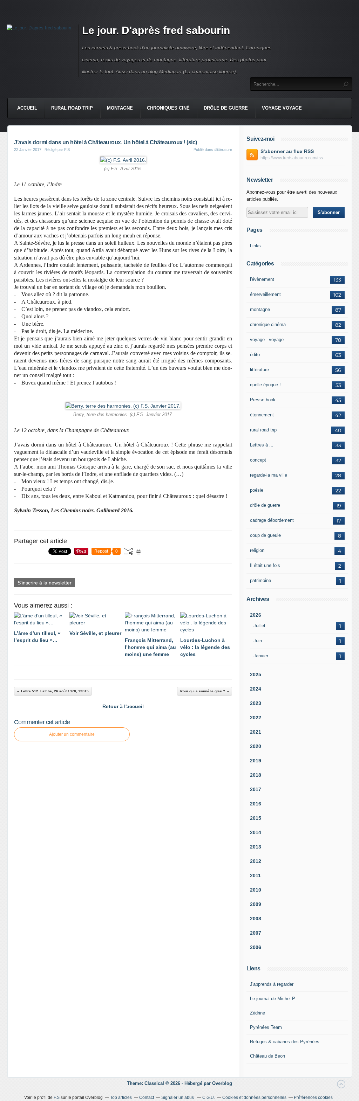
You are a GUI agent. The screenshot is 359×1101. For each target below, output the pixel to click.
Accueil (27, 108)
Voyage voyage (282, 108)
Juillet (259, 625)
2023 (255, 703)
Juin (257, 640)
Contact (146, 1097)
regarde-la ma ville (268, 475)
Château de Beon (267, 1056)
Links (255, 245)
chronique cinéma (268, 324)
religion (257, 550)
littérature (259, 369)
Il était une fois (265, 565)
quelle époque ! (265, 384)
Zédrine (257, 1013)
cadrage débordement (272, 520)
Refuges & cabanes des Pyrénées (284, 1041)
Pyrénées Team (266, 1027)
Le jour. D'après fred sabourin (156, 30)
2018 (255, 775)
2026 (255, 615)
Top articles (121, 1097)
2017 (255, 789)
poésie (256, 490)
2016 (255, 803)
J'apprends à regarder (271, 984)
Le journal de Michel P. (273, 998)
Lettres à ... (261, 445)
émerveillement (265, 294)
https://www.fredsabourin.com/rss (291, 157)
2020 (255, 746)
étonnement (262, 414)
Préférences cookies (313, 1097)
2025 (255, 674)
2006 (255, 947)
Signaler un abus (178, 1097)
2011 (255, 875)
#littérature (223, 149)
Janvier (260, 655)
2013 (255, 847)
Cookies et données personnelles (254, 1097)
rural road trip (263, 429)
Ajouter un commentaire (72, 734)
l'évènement (262, 279)
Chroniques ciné (168, 108)
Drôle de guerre (226, 108)
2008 (255, 918)
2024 (255, 689)
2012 (255, 861)
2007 (255, 933)
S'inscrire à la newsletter (45, 583)
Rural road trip (72, 108)
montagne (260, 309)
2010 (255, 890)
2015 (255, 818)
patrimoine (260, 580)
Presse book (263, 399)
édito (255, 354)
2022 (255, 717)
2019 (255, 760)
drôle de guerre (265, 505)
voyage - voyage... (269, 339)
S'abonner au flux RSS (287, 151)
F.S (57, 1097)
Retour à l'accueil (123, 706)
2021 (255, 732)
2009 (255, 904)
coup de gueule (265, 535)
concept (258, 460)
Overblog (222, 1083)
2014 (255, 832)
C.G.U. (208, 1097)
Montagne (120, 108)
